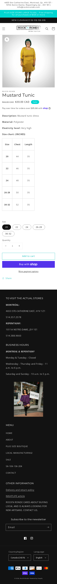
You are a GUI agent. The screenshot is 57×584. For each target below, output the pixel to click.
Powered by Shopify (36, 578)
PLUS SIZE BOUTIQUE (17, 446)
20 (6, 227)
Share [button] (9, 278)
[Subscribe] (48, 527)
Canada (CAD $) (18, 557)
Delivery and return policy (20, 489)
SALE (8, 459)
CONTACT (11, 472)
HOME (9, 433)
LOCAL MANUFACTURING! (19, 452)
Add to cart (28, 256)
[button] (3, 29)
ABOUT (9, 439)
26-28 (39, 227)
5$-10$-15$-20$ (14, 466)
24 (27, 227)
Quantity (6, 240)
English (39, 557)
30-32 (8, 233)
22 (16, 227)
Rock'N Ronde (24, 578)
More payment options (28, 271)
